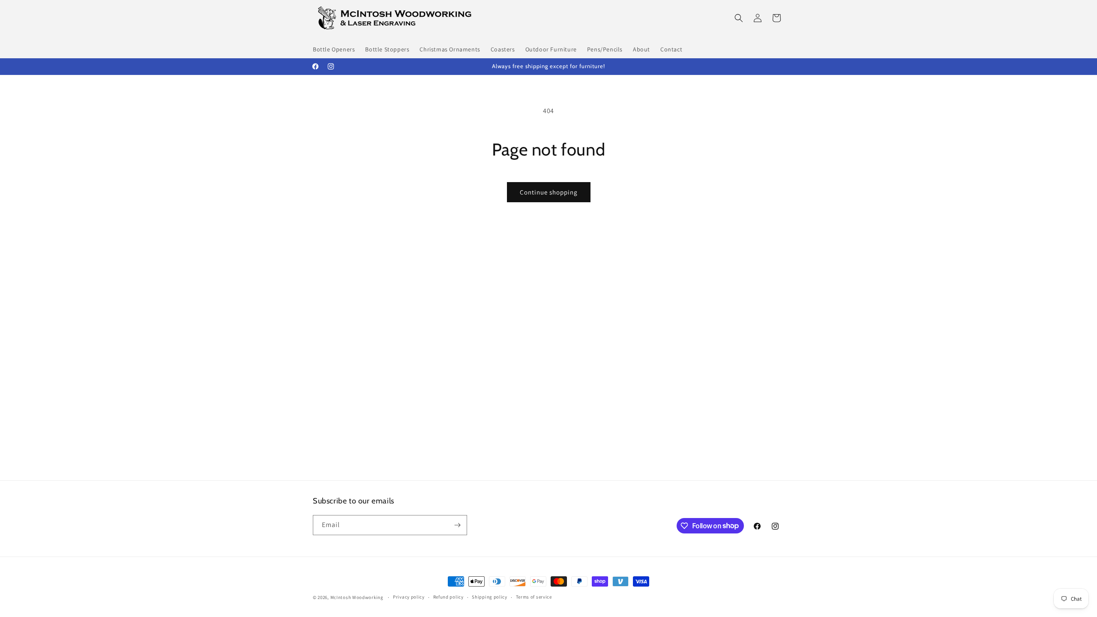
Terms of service (534, 597)
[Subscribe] (457, 525)
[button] (738, 18)
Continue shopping (549, 192)
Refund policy (448, 597)
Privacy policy (409, 597)
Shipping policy (489, 597)
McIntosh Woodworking (357, 597)
